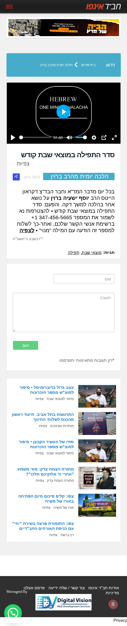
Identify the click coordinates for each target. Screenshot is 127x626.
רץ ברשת (67, 535)
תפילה (73, 252)
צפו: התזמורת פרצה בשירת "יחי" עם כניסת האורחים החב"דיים (43, 526)
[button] (13, 613)
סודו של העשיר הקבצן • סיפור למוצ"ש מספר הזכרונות (46, 444)
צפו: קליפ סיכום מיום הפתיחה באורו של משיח (46, 498)
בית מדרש (88, 65)
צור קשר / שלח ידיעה (66, 587)
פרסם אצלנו (34, 587)
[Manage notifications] (113, 604)
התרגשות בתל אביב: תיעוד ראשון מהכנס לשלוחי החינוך (43, 417)
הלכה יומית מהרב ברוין (56, 65)
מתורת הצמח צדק (60, 480)
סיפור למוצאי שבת (60, 399)
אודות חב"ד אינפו (103, 587)
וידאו (110, 65)
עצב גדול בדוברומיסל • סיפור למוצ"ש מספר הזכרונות (46, 390)
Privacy (120, 620)
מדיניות (112, 592)
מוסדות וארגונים (62, 426)
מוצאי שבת (92, 252)
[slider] (35, 137)
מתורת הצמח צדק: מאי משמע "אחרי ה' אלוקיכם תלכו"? (45, 471)
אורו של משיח (63, 508)
